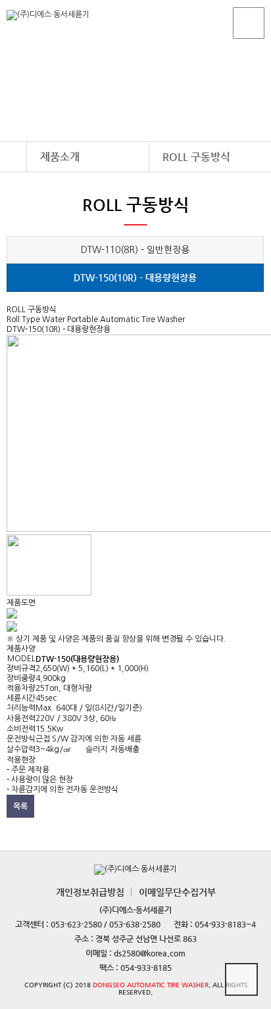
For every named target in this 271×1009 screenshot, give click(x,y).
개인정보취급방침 (90, 892)
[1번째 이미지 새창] (49, 593)
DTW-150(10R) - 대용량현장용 (135, 277)
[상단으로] (241, 979)
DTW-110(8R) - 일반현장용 (135, 249)
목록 (20, 805)
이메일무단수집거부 (177, 892)
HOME (13, 157)
